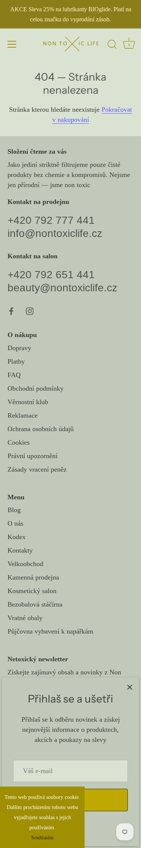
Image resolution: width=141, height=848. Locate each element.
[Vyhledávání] (112, 45)
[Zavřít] (129, 687)
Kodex (17, 537)
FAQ (14, 375)
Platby (16, 361)
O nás (15, 523)
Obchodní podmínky (36, 388)
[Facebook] (11, 310)
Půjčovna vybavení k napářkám (50, 631)
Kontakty (20, 550)
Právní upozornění (33, 456)
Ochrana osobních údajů (41, 429)
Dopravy (19, 348)
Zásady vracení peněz (37, 469)
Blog (14, 510)
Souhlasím (42, 838)
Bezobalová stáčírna (35, 604)
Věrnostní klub (28, 402)
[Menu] (12, 44)
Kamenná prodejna (33, 577)
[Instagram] (29, 310)
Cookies (19, 442)
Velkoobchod (25, 564)
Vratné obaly (25, 618)
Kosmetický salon (32, 591)
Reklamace (23, 415)
